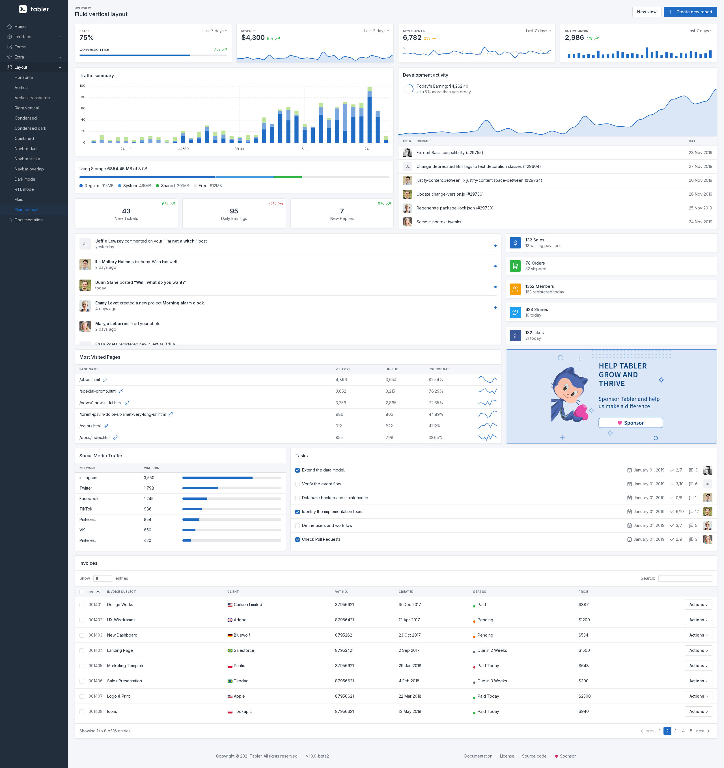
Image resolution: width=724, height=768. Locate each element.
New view (647, 11)
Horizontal (24, 77)
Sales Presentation (124, 680)
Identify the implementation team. (332, 511)
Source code (534, 756)
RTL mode (24, 189)
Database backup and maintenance (335, 497)
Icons (112, 711)
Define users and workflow (327, 525)
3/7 (678, 525)
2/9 (678, 539)
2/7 (678, 470)
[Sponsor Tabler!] (611, 396)
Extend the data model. (323, 470)
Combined (24, 138)
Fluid (19, 199)
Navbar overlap (29, 168)
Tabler (256, 756)
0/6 (678, 497)
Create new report (693, 11)
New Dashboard (122, 635)
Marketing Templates (126, 665)
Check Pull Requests (321, 539)
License (507, 756)
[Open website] (105, 379)
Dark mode (25, 179)
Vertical (22, 87)
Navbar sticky (27, 158)
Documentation (478, 756)
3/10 (679, 483)
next (701, 730)
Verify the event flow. (322, 483)
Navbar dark (26, 148)
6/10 (679, 511)
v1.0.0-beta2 (317, 756)
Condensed (26, 118)
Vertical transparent (33, 97)
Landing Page (120, 650)
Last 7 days (213, 30)
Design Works (120, 604)
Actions (696, 604)
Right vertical (27, 107)
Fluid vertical (26, 209)
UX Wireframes (121, 619)
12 (696, 511)
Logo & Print (118, 696)
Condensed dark (30, 128)
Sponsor (567, 756)
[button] (34, 37)
